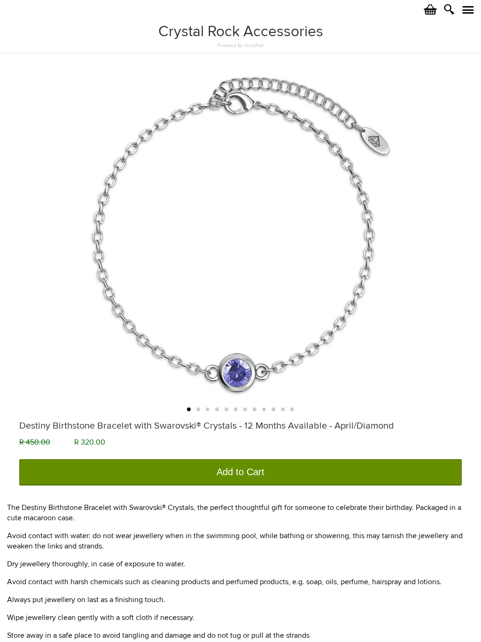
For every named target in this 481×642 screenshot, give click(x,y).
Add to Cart (240, 472)
